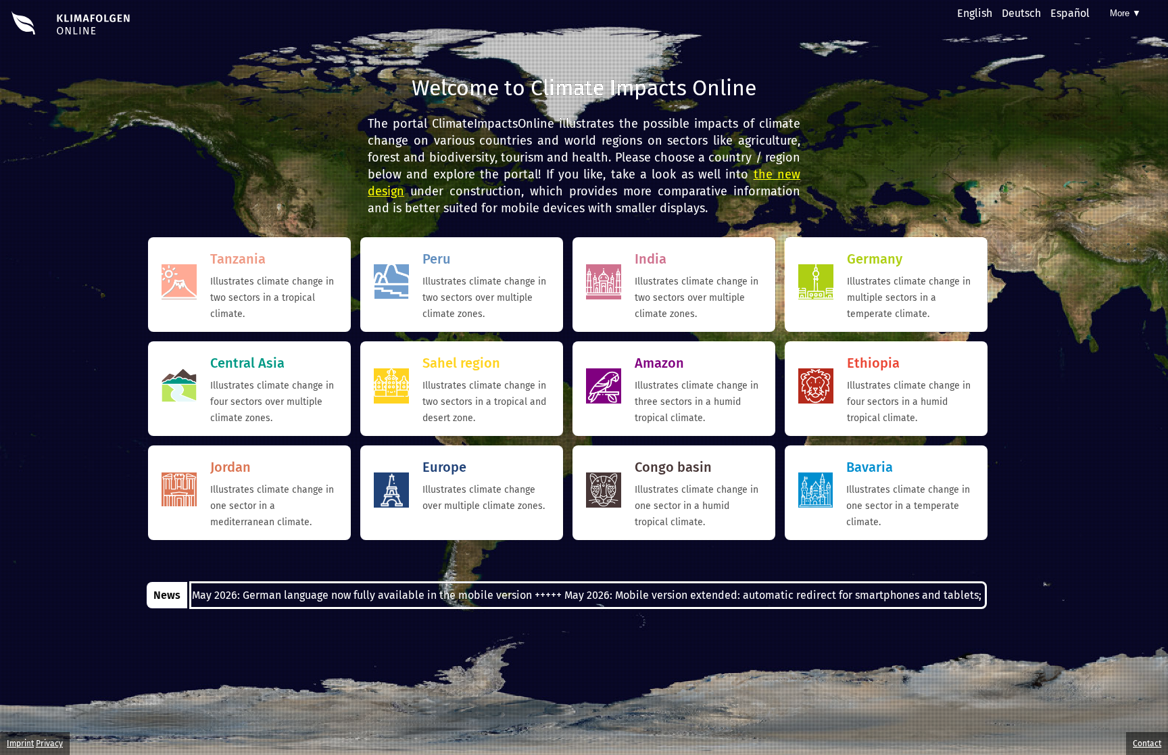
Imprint (20, 743)
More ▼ (1125, 13)
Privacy (49, 743)
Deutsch (1021, 13)
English (974, 13)
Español (1070, 13)
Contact (1147, 743)
